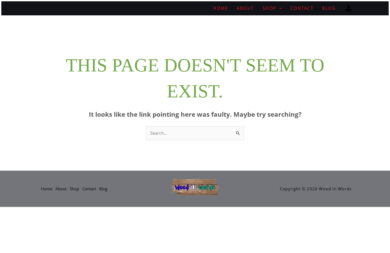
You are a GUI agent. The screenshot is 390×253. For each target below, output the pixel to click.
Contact (302, 8)
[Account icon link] (348, 8)
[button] (279, 8)
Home (220, 8)
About (245, 8)
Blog (329, 8)
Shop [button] (270, 8)
